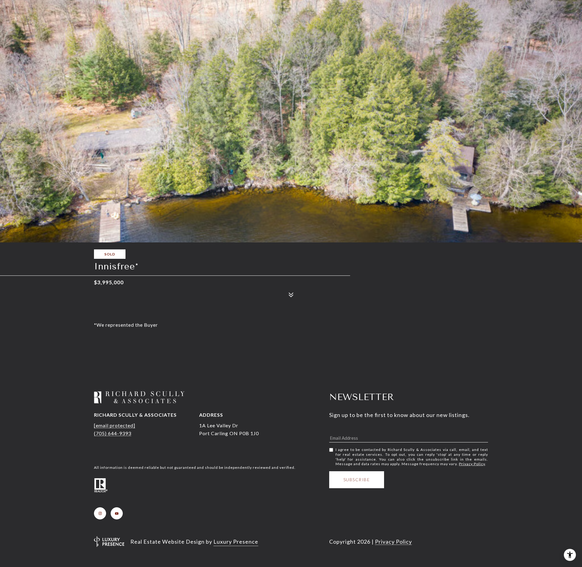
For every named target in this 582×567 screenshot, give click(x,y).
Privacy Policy (472, 464)
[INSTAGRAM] (100, 513)
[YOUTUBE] (117, 513)
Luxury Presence (235, 541)
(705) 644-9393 (112, 433)
